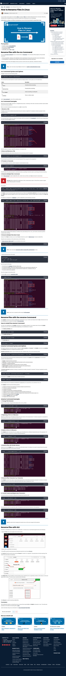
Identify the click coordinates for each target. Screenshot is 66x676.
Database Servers (25, 642)
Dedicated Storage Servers (27, 651)
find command (6, 175)
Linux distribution (12, 45)
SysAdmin (3, 626)
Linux (18, 605)
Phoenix (13, 639)
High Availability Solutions (47, 644)
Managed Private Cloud (36, 644)
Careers (55, 650)
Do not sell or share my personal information (38, 655)
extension (14, 197)
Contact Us (7, 664)
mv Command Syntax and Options (57, 33)
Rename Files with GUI (54, 54)
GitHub (53, 664)
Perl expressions (21, 321)
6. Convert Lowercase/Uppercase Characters (58, 52)
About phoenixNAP (57, 639)
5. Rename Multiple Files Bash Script (58, 40)
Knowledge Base (44, 664)
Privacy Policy (15, 664)
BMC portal (26, 658)
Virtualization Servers (26, 644)
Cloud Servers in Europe (26, 654)
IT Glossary (49, 664)
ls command (33, 118)
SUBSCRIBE (57, 62)
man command (6, 99)
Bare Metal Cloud (25, 639)
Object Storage (35, 645)
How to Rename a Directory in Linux (8, 629)
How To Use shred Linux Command (23, 629)
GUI (24, 16)
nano (13, 49)
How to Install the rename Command (57, 42)
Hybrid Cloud (35, 639)
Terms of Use (21, 664)
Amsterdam (14, 642)
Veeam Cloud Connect (36, 642)
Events (55, 648)
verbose (8, 395)
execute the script (14, 274)
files (18, 16)
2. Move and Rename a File (58, 36)
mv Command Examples (56, 34)
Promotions (57, 653)
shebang (10, 266)
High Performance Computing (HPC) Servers (27, 646)
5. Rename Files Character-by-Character (58, 50)
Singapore (14, 645)
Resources (38, 664)
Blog (35, 664)
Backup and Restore (46, 639)
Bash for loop (31, 236)
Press (54, 647)
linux (47, 13)
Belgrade (13, 644)
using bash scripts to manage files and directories (25, 249)
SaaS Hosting (45, 642)
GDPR (28, 664)
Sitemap (31, 664)
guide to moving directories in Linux (33, 66)
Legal (11, 664)
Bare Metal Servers (53, 626)
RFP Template (58, 664)
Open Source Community (58, 644)
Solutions (46, 637)
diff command (27, 312)
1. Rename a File (56, 35)
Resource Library (56, 645)
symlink (17, 394)
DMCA (25, 664)
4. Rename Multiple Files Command (59, 38)
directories (25, 54)
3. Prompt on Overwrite (57, 37)
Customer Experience (57, 642)
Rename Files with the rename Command (57, 41)
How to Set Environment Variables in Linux (39, 629)
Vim (10, 49)
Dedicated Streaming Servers (27, 648)
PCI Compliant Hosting (36, 651)
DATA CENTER (15, 637)
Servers (25, 637)
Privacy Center (35, 653)
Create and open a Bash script (7, 241)
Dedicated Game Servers (26, 649)
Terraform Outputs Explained (17, 659)
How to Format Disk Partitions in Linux (57, 629)
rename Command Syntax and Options (58, 43)
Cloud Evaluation (46, 645)
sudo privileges (11, 47)
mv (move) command (9, 54)
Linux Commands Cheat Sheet (24, 607)
